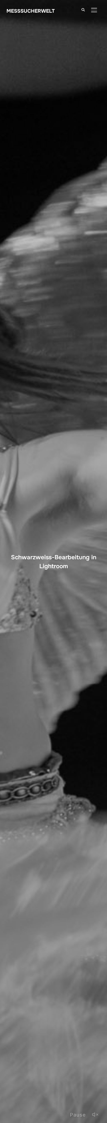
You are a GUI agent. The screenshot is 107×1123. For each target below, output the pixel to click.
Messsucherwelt (30, 11)
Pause (78, 1115)
